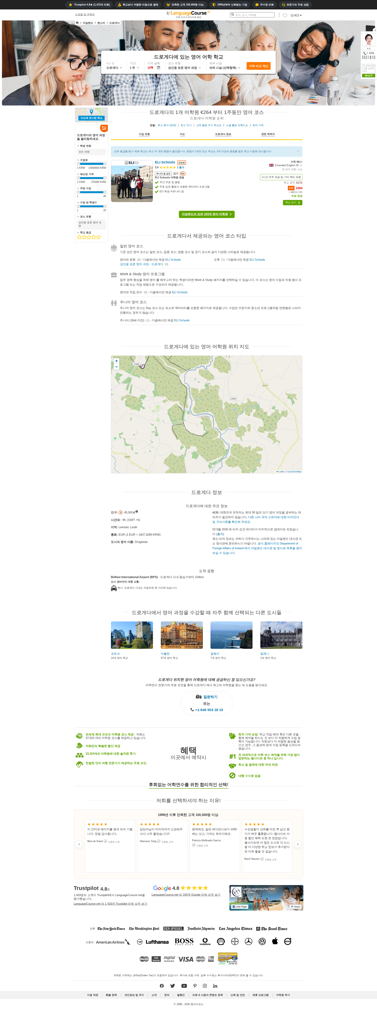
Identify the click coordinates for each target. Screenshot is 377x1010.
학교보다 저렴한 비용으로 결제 (140, 4)
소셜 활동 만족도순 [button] (237, 125)
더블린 (165, 653)
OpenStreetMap (294, 471)
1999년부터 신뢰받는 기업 (232, 4)
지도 (182, 134)
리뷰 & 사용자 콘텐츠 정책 (207, 995)
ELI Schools (173, 259)
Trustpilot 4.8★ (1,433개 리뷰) (92, 4)
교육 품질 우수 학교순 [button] (208, 125)
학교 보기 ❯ (292, 202)
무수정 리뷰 (267, 4)
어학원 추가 (283, 995)
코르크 (115, 653)
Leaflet (281, 471)
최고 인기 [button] (186, 125)
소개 (154, 995)
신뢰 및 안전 (238, 995)
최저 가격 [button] (258, 125)
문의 (166, 995)
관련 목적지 (268, 134)
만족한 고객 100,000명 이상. (188, 4)
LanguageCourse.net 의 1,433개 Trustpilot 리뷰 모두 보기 (110, 903)
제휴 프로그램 (261, 995)
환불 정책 (111, 995)
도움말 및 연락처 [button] (85, 14)
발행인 (181, 995)
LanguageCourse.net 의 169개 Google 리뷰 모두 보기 (186, 894)
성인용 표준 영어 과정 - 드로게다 (141, 264)
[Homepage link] (77, 23)
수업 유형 (144, 134)
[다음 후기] (298, 844)
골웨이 (214, 653)
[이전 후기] (79, 844)
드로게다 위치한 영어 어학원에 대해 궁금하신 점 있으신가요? (206, 680)
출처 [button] (220, 534)
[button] (285, 16)
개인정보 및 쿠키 (134, 995)
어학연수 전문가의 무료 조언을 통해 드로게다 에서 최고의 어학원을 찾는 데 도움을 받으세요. (207, 684)
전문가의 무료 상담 (298, 4)
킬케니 (264, 653)
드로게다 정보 (223, 134)
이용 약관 (92, 995)
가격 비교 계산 (258, 66)
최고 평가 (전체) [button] (167, 125)
